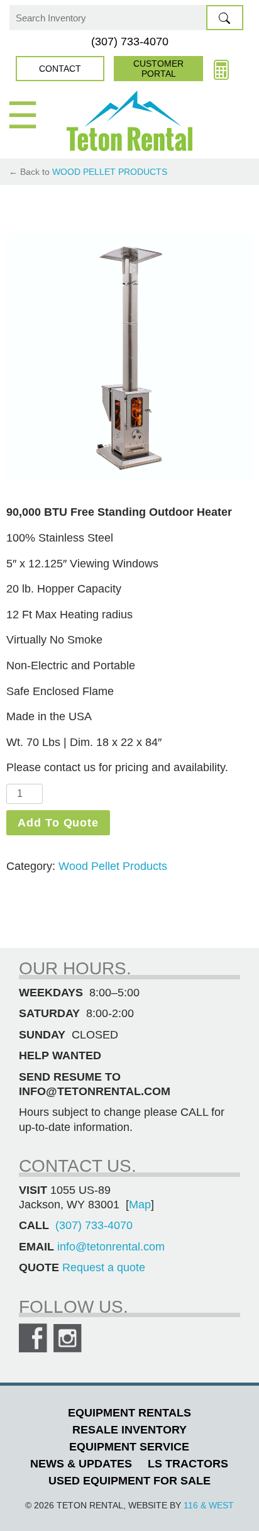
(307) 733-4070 (129, 41)
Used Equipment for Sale (129, 1480)
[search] (224, 17)
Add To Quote (58, 822)
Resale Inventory (129, 1429)
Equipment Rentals (129, 1412)
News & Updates (81, 1463)
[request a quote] (221, 68)
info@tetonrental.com (111, 1246)
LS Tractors (188, 1463)
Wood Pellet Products (109, 172)
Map (140, 1204)
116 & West (209, 1505)
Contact (60, 69)
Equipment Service (129, 1446)
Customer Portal (158, 68)
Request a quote (103, 1267)
